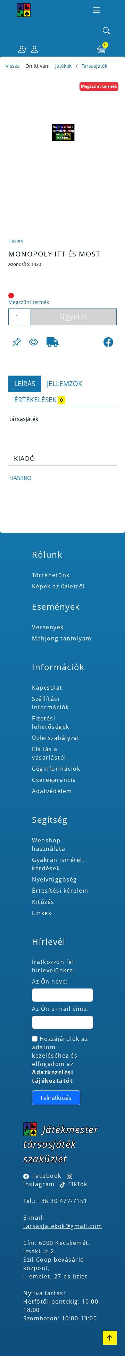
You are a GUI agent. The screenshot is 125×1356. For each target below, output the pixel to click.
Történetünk (51, 575)
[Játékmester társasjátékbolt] (24, 10)
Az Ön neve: (50, 981)
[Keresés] (107, 31)
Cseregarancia (54, 780)
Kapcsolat (47, 687)
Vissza (13, 66)
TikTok (77, 1184)
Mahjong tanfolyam (62, 638)
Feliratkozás (56, 1098)
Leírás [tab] (24, 383)
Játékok (63, 66)
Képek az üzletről (58, 586)
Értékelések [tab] (38, 399)
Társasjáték (94, 66)
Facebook (46, 1176)
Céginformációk (56, 769)
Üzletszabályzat (56, 738)
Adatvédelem (52, 791)
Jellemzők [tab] (64, 383)
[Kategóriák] (96, 10)
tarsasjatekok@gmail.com (62, 1226)
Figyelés (74, 316)
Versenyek (48, 627)
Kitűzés (43, 902)
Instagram (39, 1184)
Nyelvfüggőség (54, 879)
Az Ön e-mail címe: (60, 1009)
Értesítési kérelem (60, 890)
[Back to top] (110, 1338)
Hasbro (16, 241)
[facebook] (108, 342)
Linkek (41, 913)
